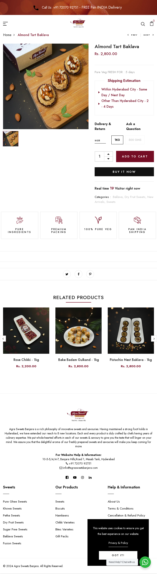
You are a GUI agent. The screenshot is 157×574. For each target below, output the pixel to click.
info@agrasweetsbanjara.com (80, 468)
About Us (114, 501)
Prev (134, 35)
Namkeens (62, 515)
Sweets (111, 202)
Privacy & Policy (118, 543)
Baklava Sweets (13, 536)
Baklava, (119, 197)
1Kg (117, 140)
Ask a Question (133, 126)
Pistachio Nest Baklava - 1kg (131, 359)
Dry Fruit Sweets (13, 522)
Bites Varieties (64, 529)
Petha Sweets (11, 515)
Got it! (118, 555)
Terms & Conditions (120, 508)
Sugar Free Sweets (15, 529)
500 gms (135, 140)
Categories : (103, 197)
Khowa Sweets (12, 508)
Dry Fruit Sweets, (136, 197)
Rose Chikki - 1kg (26, 359)
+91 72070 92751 (80, 463)
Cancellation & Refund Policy (126, 515)
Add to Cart (135, 156)
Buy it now (124, 172)
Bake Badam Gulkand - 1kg (78, 359)
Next (147, 35)
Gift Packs (61, 536)
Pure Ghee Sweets (15, 501)
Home (7, 35)
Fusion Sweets (12, 543)
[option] (46, 86)
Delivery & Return (103, 126)
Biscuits (60, 508)
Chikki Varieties (65, 522)
